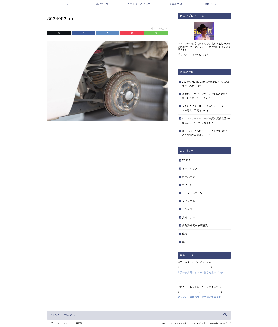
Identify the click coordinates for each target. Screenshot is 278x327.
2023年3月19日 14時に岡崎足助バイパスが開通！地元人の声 (206, 84)
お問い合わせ (212, 3)
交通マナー (188, 217)
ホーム (66, 3)
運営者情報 (175, 3)
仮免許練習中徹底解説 (195, 225)
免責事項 (78, 323)
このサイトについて (139, 3)
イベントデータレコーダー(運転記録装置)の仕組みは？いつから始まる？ (206, 120)
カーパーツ (188, 176)
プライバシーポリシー (59, 323)
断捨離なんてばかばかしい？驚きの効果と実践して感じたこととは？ (205, 96)
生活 (184, 233)
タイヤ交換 (188, 201)
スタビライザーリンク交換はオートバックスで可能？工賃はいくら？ (205, 108)
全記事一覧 (102, 3)
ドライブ (187, 209)
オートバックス (191, 168)
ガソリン (187, 184)
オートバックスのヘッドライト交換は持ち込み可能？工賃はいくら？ (205, 133)
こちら (205, 54)
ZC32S (186, 160)
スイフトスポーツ (192, 193)
